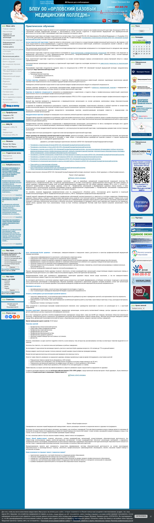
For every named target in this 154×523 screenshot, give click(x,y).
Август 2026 (141, 40)
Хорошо (7, 283)
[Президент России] (141, 74)
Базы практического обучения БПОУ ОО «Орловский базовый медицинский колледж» (57, 167)
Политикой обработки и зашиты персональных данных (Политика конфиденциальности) (103, 521)
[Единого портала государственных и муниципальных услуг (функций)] (141, 120)
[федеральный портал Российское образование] (141, 242)
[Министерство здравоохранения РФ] (141, 90)
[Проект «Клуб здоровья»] (77, 178)
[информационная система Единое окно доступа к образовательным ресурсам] (141, 236)
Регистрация (122, 2)
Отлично (7, 281)
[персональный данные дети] (141, 263)
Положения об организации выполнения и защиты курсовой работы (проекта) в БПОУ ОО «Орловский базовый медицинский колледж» (74, 161)
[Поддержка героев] (142, 135)
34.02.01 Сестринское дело (13, 258)
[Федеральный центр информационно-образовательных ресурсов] (141, 226)
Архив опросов (15, 269)
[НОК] (141, 191)
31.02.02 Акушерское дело (12, 262)
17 (134, 51)
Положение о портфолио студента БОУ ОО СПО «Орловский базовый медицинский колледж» (60, 147)
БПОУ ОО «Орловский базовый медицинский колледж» (63, 10)
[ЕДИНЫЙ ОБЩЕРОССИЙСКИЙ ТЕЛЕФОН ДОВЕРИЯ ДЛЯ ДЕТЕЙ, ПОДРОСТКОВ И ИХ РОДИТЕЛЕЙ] (141, 275)
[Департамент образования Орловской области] (141, 104)
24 (134, 54)
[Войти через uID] (6, 316)
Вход (128, 2)
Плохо (6, 286)
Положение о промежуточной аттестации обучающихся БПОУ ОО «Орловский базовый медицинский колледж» (66, 157)
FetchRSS (19, 195)
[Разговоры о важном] (141, 211)
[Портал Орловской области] (141, 96)
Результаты (5, 269)
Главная (114, 2)
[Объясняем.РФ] (141, 155)
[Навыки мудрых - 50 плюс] (141, 299)
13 (141, 49)
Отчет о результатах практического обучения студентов (48, 169)
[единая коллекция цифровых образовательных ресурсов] (141, 231)
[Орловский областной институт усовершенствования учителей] (141, 256)
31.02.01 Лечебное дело (12, 256)
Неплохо (7, 284)
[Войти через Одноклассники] (18, 316)
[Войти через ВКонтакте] (10, 316)
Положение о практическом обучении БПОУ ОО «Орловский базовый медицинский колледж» (60, 145)
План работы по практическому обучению (43, 164)
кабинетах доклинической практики (104, 87)
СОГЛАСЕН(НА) (141, 516)
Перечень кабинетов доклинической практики (45, 166)
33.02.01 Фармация (10, 260)
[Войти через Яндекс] (14, 316)
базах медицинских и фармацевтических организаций (88, 53)
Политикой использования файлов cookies (55, 521)
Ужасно (6, 288)
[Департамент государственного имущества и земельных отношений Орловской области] (141, 111)
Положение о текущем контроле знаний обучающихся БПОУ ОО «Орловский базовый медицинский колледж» (65, 159)
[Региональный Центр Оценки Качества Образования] (141, 248)
